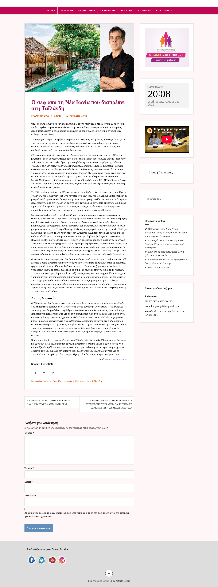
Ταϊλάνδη (97, 381)
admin (57, 115)
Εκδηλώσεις (107, 10)
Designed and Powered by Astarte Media (109, 580)
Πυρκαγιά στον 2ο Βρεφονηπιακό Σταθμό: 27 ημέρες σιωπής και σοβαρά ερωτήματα (164, 244)
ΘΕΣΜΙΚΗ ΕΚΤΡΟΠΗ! (159, 267)
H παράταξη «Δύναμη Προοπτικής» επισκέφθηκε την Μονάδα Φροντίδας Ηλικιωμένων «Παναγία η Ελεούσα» (109, 404)
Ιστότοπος (30, 495)
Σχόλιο (29, 432)
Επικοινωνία (164, 10)
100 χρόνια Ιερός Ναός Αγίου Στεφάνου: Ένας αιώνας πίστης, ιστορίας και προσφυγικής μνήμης (166, 232)
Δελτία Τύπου (86, 10)
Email (28, 481)
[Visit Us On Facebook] (32, 559)
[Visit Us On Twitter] (42, 559)
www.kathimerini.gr (116, 359)
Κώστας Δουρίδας (53, 381)
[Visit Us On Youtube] (52, 559)
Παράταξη (66, 10)
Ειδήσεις (70, 115)
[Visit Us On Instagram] (62, 559)
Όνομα (29, 467)
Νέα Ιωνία (127, 10)
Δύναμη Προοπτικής (160, 172)
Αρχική (50, 10)
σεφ (89, 381)
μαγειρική (69, 381)
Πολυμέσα (144, 10)
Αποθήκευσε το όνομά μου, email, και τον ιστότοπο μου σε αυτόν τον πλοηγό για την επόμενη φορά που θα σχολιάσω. (76, 514)
